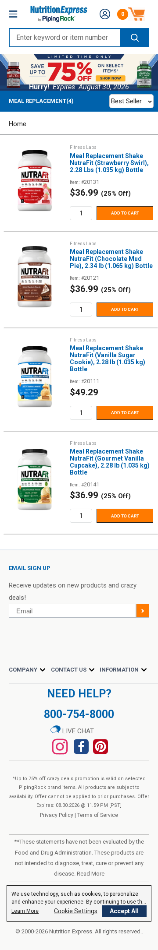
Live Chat (77, 731)
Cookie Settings (75, 911)
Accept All (124, 911)
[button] (105, 14)
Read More (90, 873)
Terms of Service (97, 815)
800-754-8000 (79, 714)
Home (17, 124)
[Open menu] (13, 14)
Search (134, 37)
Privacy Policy (56, 815)
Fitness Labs (83, 147)
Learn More (25, 911)
